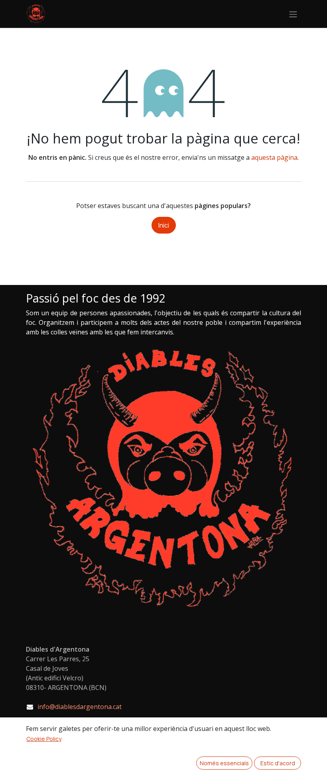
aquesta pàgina (274, 157)
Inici (163, 225)
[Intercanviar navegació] (293, 14)
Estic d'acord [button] (277, 763)
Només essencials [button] (224, 763)
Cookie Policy (43, 739)
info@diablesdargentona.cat (79, 706)
